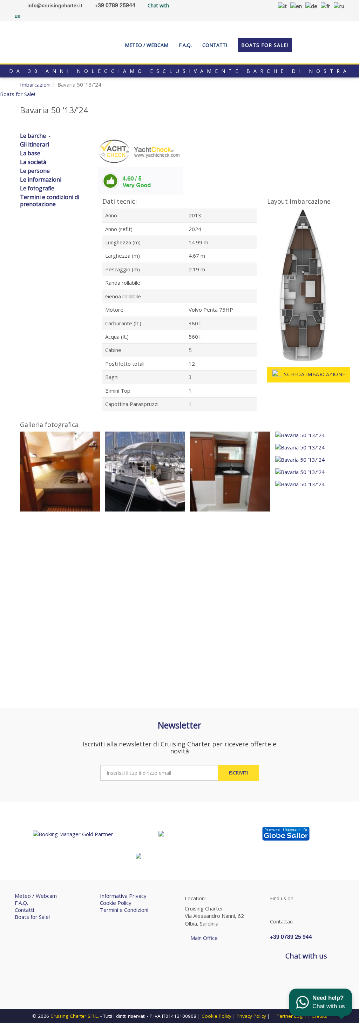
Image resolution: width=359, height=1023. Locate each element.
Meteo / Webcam (36, 895)
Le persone (35, 171)
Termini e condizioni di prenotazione (49, 200)
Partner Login (290, 1016)
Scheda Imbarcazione (314, 374)
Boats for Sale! (32, 916)
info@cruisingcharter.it (54, 5)
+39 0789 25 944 (291, 937)
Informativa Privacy (123, 895)
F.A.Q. (21, 902)
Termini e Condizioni (124, 909)
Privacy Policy (251, 1016)
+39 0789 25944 (115, 5)
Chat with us (306, 956)
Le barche (33, 136)
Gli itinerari (34, 144)
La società (33, 162)
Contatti (24, 909)
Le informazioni (40, 179)
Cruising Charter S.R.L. (74, 1016)
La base (30, 153)
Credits (319, 1016)
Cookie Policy (115, 902)
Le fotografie (37, 188)
